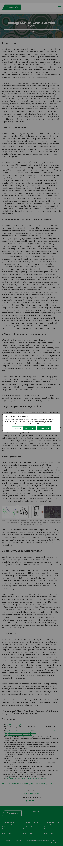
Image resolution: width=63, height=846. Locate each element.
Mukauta (17, 428)
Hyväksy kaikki (44, 428)
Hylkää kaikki (29, 428)
